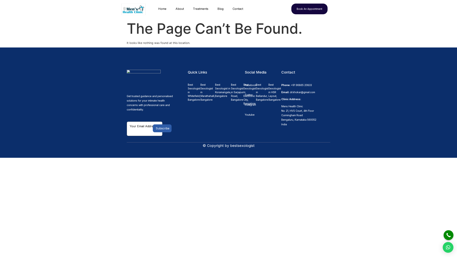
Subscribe (162, 128)
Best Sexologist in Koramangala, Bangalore (223, 90)
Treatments (200, 9)
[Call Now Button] (448, 235)
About (179, 9)
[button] (448, 247)
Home (162, 9)
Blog (220, 9)
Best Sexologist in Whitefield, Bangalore (194, 92)
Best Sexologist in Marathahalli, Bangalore (207, 92)
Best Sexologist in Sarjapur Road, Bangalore (237, 92)
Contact (238, 9)
